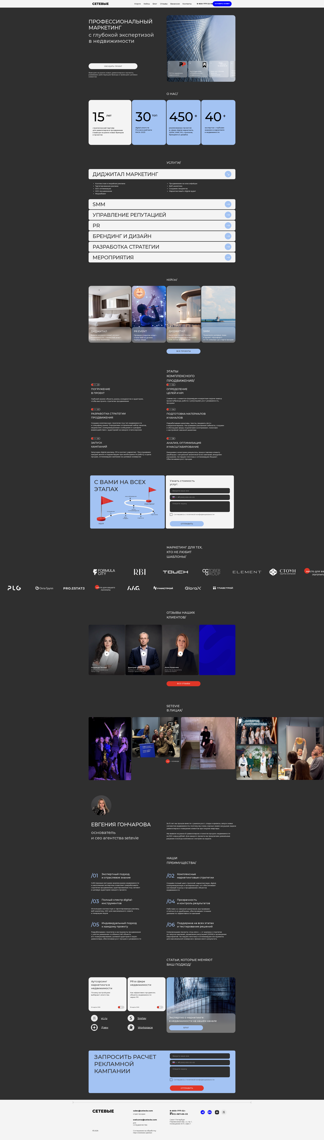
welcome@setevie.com (145, 1119)
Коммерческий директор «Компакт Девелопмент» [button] (136, 670)
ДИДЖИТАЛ (177, 331)
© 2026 (95, 1131)
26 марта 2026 (95, 1007)
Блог (155, 4)
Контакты (187, 4)
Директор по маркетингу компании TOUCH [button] (173, 670)
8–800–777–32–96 (178, 1112)
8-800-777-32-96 (205, 4)
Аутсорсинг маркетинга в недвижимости (101, 985)
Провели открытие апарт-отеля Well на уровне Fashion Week (145, 337)
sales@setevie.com (143, 1111)
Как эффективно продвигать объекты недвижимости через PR (142, 995)
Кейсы (147, 4)
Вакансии (175, 4)
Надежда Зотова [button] (99, 667)
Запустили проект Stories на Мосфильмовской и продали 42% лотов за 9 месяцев (182, 337)
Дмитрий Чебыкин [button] (136, 667)
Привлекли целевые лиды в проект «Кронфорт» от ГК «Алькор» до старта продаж (218, 337)
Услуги (137, 4)
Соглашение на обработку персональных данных (144, 1132)
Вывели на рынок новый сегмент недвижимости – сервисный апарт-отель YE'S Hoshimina (106, 337)
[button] (222, 3)
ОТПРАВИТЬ (187, 524)
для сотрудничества (140, 1124)
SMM (206, 331)
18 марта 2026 (134, 1007)
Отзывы (163, 4)
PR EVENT (140, 331)
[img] (149, 313)
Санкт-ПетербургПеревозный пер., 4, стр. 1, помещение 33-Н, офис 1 (181, 1122)
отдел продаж (139, 1114)
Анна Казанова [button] (172, 667)
